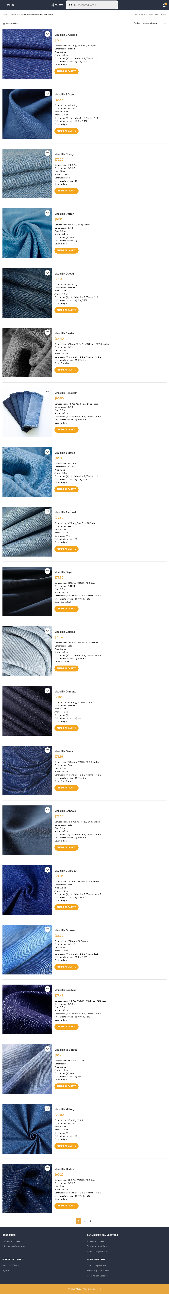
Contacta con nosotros (97, 1276)
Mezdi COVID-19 (10, 1266)
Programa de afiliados (97, 1246)
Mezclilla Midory (64, 1109)
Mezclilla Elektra (64, 333)
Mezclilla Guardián (65, 870)
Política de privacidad (97, 1266)
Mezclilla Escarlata (65, 393)
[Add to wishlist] (47, 34)
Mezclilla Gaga (63, 572)
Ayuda (5, 1271)
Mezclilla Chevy (64, 154)
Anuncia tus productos (97, 1252)
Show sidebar (11, 24)
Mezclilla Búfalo (64, 94)
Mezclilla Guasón (65, 930)
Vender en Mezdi (95, 1241)
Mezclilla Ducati (64, 273)
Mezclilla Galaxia (64, 631)
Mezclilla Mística (64, 1169)
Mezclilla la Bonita (65, 1049)
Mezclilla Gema (63, 751)
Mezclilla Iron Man (65, 990)
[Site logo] (57, 5)
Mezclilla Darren (64, 214)
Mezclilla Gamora (65, 691)
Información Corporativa (13, 1246)
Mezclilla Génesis (65, 811)
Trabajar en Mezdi (11, 1241)
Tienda (14, 15)
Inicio (4, 15)
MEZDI (79, 1289)
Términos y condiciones (98, 1271)
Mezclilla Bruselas (65, 34)
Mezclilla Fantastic (65, 512)
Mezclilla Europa (64, 452)
